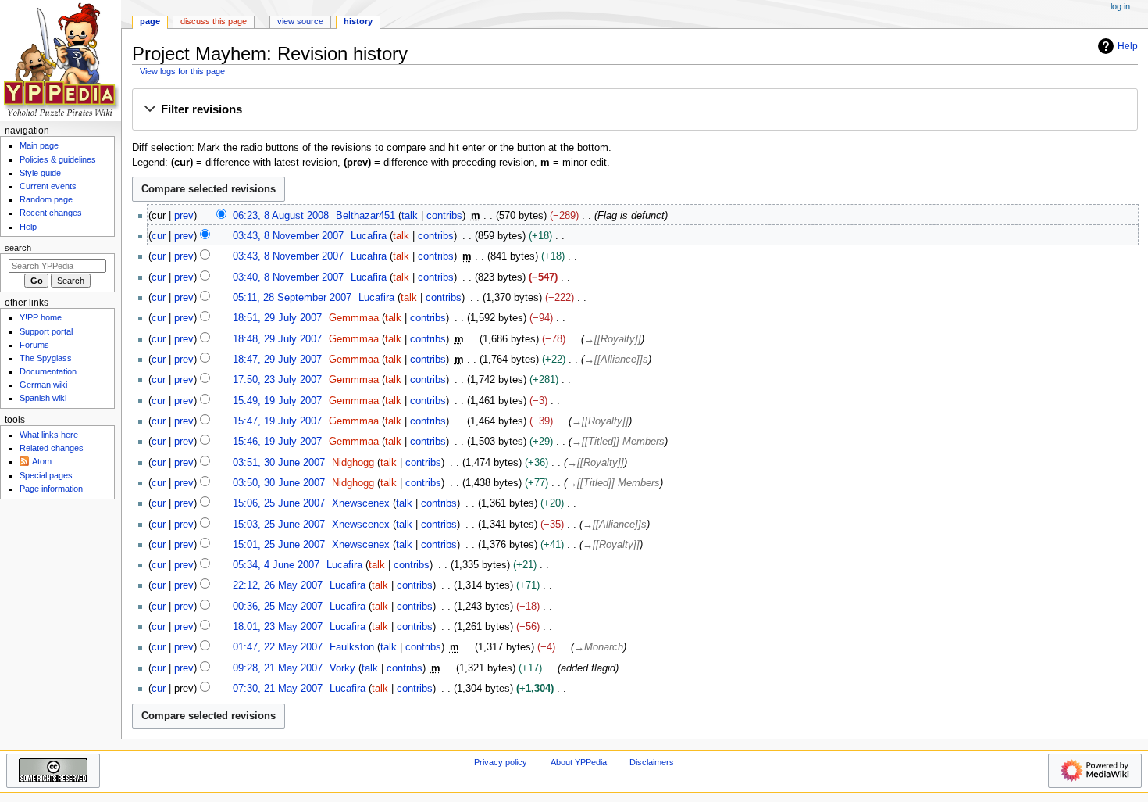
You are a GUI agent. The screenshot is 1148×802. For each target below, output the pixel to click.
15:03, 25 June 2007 (279, 524)
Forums (34, 344)
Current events (48, 186)
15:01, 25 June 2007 (279, 544)
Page (150, 21)
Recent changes (51, 212)
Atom (42, 461)
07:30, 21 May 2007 (278, 688)
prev (184, 215)
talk (409, 215)
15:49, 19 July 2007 (277, 401)
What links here (49, 434)
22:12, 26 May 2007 (278, 585)
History (358, 21)
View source (300, 21)
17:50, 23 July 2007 (277, 379)
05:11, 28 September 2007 (292, 297)
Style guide (40, 172)
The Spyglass (46, 358)
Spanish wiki (43, 398)
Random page (46, 199)
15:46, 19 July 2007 (277, 441)
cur (159, 236)
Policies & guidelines (58, 159)
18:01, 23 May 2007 (278, 626)
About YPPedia (579, 762)
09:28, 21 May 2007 (278, 668)
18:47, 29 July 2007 (277, 359)
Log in (1120, 6)
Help (1128, 46)
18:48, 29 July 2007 (277, 339)
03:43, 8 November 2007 (288, 236)
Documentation (48, 371)
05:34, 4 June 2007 (276, 565)
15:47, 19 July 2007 (277, 421)
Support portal (46, 331)
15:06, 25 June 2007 (279, 503)
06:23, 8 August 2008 (281, 215)
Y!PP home (41, 317)
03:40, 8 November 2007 (288, 277)
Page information (51, 488)
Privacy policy (500, 762)
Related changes (52, 448)
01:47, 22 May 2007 (278, 647)
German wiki (43, 384)
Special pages (46, 475)
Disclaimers (651, 762)
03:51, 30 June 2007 (279, 462)
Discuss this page (213, 21)
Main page (39, 145)
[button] (634, 110)
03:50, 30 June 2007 (279, 483)
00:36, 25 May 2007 (278, 606)
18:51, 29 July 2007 (277, 318)
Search (18, 247)
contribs (444, 215)
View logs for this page (182, 71)
